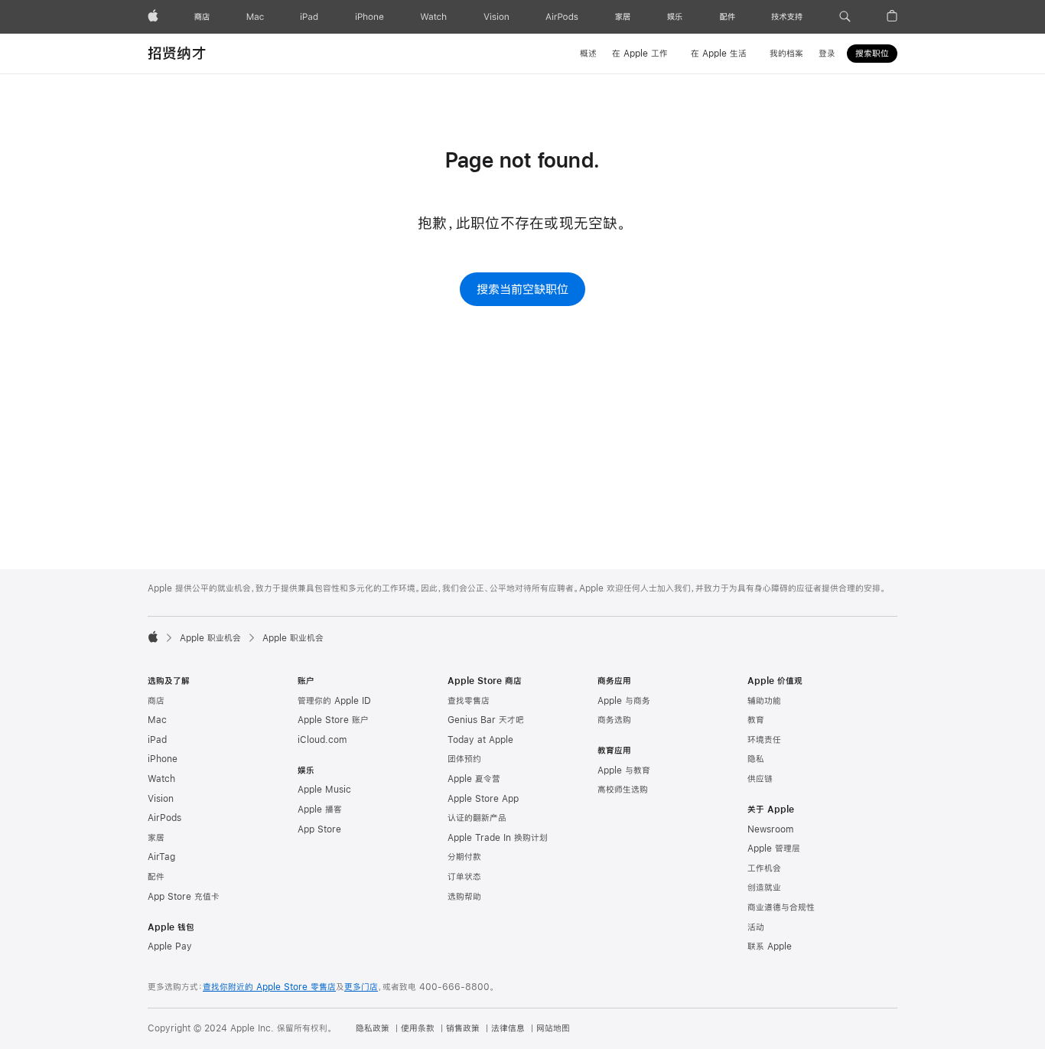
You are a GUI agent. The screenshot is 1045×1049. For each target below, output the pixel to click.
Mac (157, 720)
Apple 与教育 (623, 770)
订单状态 (464, 876)
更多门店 (361, 987)
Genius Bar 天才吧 (486, 720)
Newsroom (770, 829)
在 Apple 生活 (719, 53)
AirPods (164, 818)
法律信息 (508, 1028)
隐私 (755, 759)
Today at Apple (480, 739)
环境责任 (764, 739)
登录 (827, 53)
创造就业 (764, 887)
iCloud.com (322, 739)
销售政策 (463, 1028)
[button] (845, 17)
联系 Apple (769, 946)
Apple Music (324, 789)
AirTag (161, 857)
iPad (157, 739)
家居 (156, 837)
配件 (156, 876)
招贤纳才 (177, 53)
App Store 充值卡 (184, 896)
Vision (161, 798)
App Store (319, 829)
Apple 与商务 (623, 700)
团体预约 (464, 759)
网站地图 (553, 1028)
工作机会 (764, 868)
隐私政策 (372, 1028)
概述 (588, 53)
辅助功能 (764, 700)
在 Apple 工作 (640, 53)
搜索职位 (872, 53)
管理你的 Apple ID (334, 700)
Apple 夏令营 (474, 778)
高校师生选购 (622, 789)
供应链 (760, 778)
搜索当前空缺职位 (522, 288)
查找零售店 (469, 700)
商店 (156, 700)
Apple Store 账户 (333, 720)
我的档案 (786, 53)
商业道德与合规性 (781, 907)
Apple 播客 (320, 809)
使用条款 (418, 1028)
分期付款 (464, 857)
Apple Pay (170, 946)
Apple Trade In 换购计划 (498, 837)
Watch (161, 778)
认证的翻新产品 (477, 818)
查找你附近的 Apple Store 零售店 (269, 987)
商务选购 (614, 720)
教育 (755, 720)
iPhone (162, 759)
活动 (755, 927)
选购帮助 (464, 896)
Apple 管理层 (773, 848)
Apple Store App (483, 798)
